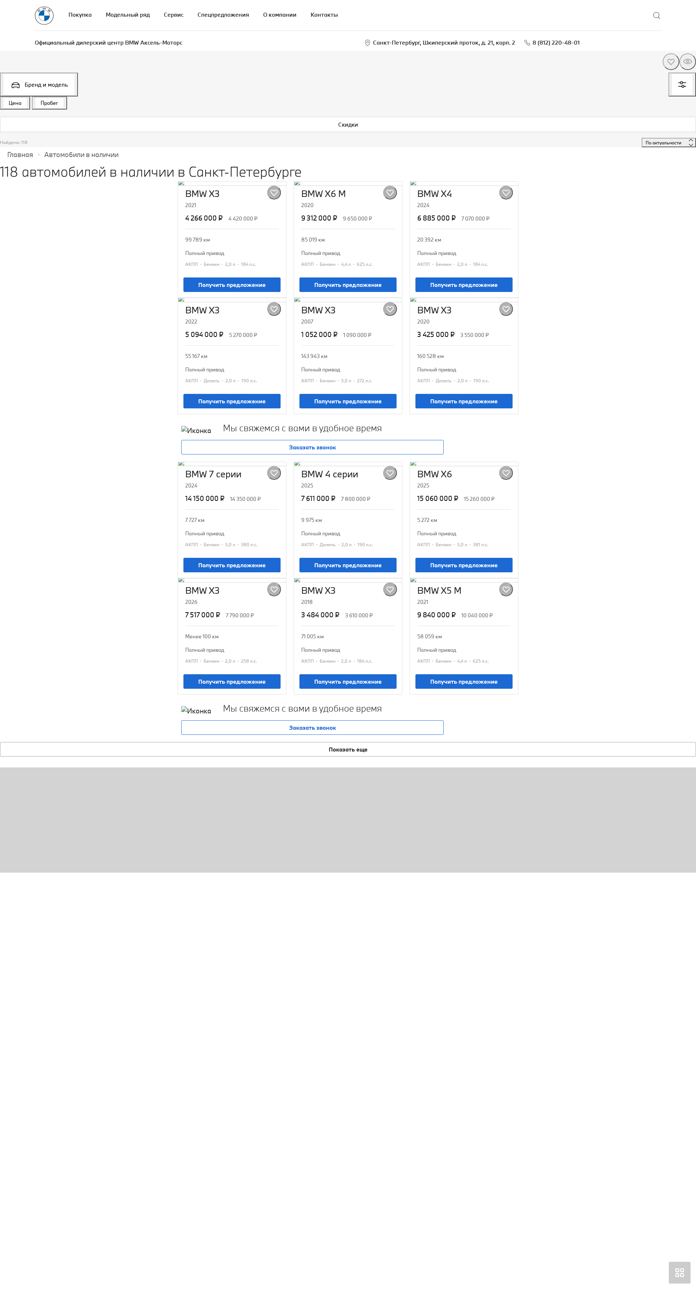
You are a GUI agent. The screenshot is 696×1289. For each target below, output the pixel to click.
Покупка (80, 14)
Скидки (348, 124)
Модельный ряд (128, 14)
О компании (280, 14)
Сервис (173, 14)
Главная (20, 154)
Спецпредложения (223, 14)
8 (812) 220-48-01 (556, 42)
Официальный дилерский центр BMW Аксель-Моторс (108, 42)
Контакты (324, 14)
